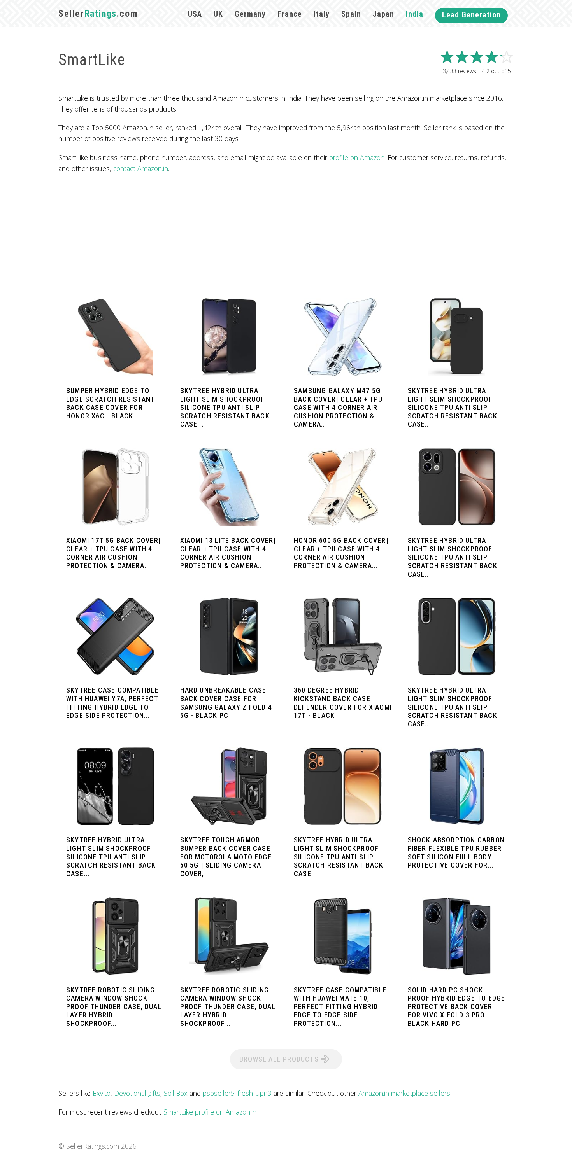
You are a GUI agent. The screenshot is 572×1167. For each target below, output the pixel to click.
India (414, 14)
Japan (383, 14)
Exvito (102, 1093)
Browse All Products (280, 1059)
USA (195, 14)
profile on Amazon (356, 157)
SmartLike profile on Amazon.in (209, 1111)
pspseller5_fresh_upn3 (237, 1093)
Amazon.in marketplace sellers (404, 1093)
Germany (250, 14)
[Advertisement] (286, 236)
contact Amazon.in (140, 168)
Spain (351, 14)
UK (218, 14)
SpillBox (176, 1093)
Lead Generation (471, 14)
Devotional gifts (137, 1093)
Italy (322, 14)
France (289, 14)
